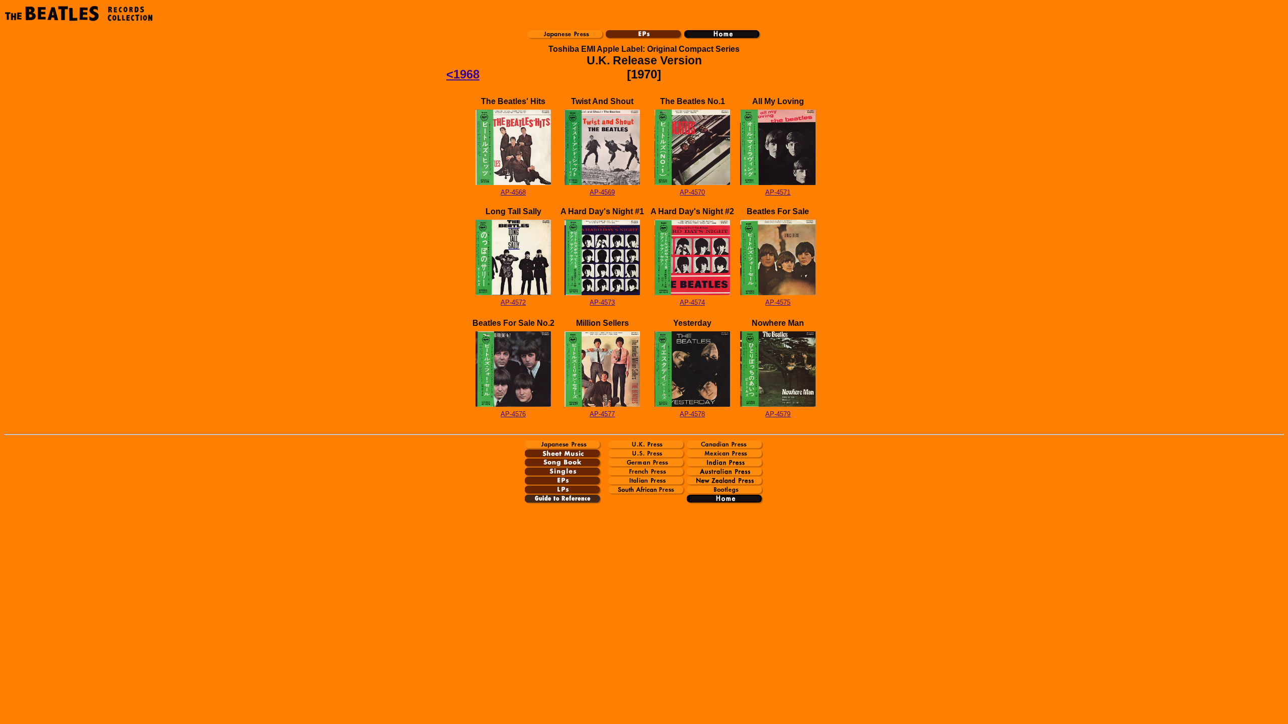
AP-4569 (602, 192)
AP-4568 (513, 192)
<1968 (462, 74)
